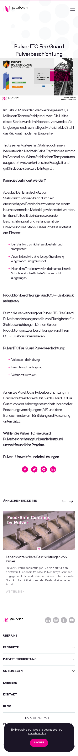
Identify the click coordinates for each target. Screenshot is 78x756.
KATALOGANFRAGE (38, 718)
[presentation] (63, 501)
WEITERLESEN (15, 592)
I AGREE (39, 743)
